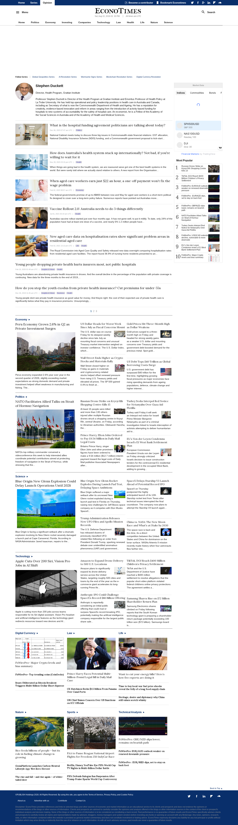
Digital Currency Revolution (148, 77)
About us (21, 801)
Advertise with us (41, 801)
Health (130, 22)
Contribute (62, 801)
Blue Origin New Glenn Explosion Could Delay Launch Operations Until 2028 (45, 483)
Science (168, 22)
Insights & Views (48, 269)
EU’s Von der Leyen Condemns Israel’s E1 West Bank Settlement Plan (147, 442)
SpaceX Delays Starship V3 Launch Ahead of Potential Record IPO (148, 482)
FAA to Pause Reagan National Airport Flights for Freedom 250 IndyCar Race (90, 755)
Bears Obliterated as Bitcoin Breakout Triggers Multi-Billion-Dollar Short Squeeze (39, 684)
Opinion (47, 2)
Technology (103, 22)
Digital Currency (25, 633)
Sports (71, 712)
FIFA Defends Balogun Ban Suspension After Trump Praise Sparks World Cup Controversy (92, 778)
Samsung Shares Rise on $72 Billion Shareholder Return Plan (148, 600)
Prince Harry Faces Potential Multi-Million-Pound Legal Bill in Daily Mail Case (89, 677)
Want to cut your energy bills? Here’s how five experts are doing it (141, 676)
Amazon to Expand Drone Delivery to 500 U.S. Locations (101, 562)
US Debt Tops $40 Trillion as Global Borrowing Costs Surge (148, 363)
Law (118, 22)
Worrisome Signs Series (91, 77)
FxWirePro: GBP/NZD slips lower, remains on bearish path (139, 741)
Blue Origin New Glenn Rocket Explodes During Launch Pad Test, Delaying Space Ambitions (101, 484)
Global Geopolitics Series (43, 77)
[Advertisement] (119, 49)
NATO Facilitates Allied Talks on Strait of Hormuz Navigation (44, 403)
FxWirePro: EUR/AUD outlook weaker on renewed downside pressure (141, 753)
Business (60, 293)
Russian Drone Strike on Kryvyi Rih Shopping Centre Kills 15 (101, 402)
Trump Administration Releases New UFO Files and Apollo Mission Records (101, 522)
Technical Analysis (130, 712)
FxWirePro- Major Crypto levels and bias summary (192, 256)
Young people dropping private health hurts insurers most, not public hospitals (75, 264)
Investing (67, 22)
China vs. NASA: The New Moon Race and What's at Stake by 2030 (147, 523)
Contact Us (80, 801)
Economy (50, 22)
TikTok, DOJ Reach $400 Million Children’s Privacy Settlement (146, 562)
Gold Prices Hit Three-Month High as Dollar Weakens (148, 325)
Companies (84, 22)
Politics (35, 22)
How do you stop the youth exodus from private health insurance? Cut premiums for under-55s (88, 288)
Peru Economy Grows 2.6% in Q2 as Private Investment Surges (42, 326)
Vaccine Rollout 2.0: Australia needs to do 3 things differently (96, 209)
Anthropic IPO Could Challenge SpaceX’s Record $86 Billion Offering (102, 596)
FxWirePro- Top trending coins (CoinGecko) (39, 674)
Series (33, 2)
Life (142, 22)
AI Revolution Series (68, 77)
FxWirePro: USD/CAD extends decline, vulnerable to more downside (194, 237)
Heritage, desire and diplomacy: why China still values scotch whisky (141, 699)
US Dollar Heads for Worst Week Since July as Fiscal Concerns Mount (102, 325)
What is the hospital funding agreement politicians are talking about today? (107, 125)
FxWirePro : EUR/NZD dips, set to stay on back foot (193, 197)
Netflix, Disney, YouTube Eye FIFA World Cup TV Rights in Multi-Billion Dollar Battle (91, 767)
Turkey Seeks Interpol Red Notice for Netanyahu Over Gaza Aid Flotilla (147, 404)
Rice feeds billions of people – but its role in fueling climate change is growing (37, 754)
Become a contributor (141, 2)
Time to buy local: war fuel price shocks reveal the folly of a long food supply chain (142, 688)
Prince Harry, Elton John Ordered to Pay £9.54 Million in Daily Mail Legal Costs (101, 438)
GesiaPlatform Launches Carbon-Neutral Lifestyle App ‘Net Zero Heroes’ (37, 767)
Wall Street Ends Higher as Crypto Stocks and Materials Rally (101, 359)
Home (21, 2)
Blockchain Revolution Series (119, 77)
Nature (154, 22)
